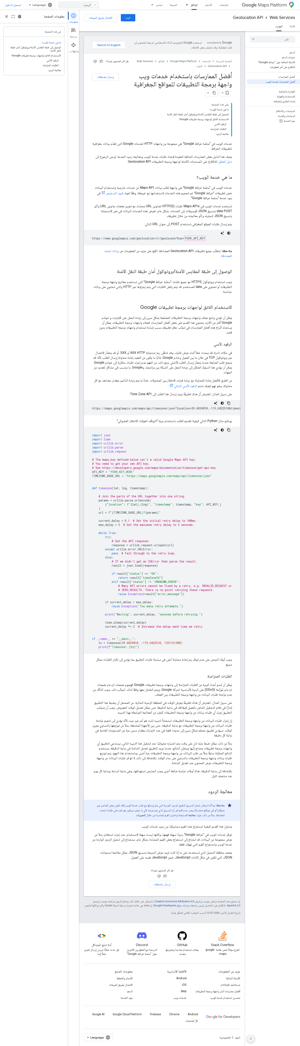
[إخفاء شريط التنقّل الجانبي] (251, 1039)
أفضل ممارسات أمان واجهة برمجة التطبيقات (217, 991)
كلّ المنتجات (192, 1020)
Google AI (98, 1014)
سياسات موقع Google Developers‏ (171, 905)
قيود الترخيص (114, 193)
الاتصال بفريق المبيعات (100, 18)
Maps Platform (272, 5)
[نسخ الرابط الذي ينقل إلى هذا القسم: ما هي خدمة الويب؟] (192, 177)
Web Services (282, 17)
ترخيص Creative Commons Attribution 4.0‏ (178, 901)
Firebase (155, 1014)
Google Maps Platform (183, 61)
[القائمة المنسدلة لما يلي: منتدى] (151, 5)
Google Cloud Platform (127, 1014)
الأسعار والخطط (125, 978)
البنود (237, 1037)
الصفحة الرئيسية (224, 61)
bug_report (19, 16)
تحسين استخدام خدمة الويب (225, 997)
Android (181, 978)
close (6, 16)
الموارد (278, 26)
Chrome (174, 1014)
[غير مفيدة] (95, 61)
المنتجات (223, 5)
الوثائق (194, 5)
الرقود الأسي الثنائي (185, 386)
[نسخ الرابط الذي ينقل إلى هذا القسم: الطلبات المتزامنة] (203, 676)
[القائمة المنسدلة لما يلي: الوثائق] (186, 5)
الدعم (130, 991)
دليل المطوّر (225, 161)
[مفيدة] (101, 61)
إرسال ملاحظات (105, 77)
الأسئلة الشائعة (233, 978)
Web (184, 991)
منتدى (159, 5)
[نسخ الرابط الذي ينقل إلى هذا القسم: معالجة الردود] (204, 791)
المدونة (173, 5)
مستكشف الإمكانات (230, 984)
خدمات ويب (180, 997)
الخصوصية (225, 1037)
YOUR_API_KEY (195, 238)
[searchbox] (272, 39)
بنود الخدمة (127, 997)
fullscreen (13, 16)
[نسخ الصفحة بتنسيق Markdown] (214, 92)
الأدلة (292, 26)
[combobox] (78, 5)
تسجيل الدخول (13, 5)
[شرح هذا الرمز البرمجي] (222, 233)
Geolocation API (248, 17)
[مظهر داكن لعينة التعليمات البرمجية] (229, 233)
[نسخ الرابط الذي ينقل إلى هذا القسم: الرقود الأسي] (210, 344)
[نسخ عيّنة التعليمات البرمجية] (229, 403)
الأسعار (208, 5)
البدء (128, 18)
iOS (184, 984)
